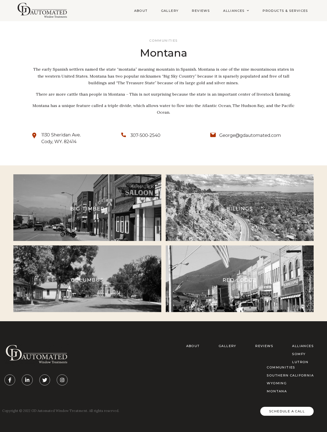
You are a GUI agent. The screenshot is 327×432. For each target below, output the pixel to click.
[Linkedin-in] (27, 379)
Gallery (170, 11)
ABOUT (193, 346)
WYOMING (277, 383)
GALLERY (227, 346)
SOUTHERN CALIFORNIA (290, 375)
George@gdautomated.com (250, 135)
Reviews (201, 11)
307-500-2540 (145, 135)
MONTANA (277, 391)
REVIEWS (264, 346)
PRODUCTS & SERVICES (285, 11)
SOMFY (298, 354)
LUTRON (300, 362)
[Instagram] (62, 379)
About (141, 11)
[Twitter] (44, 379)
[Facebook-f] (9, 379)
